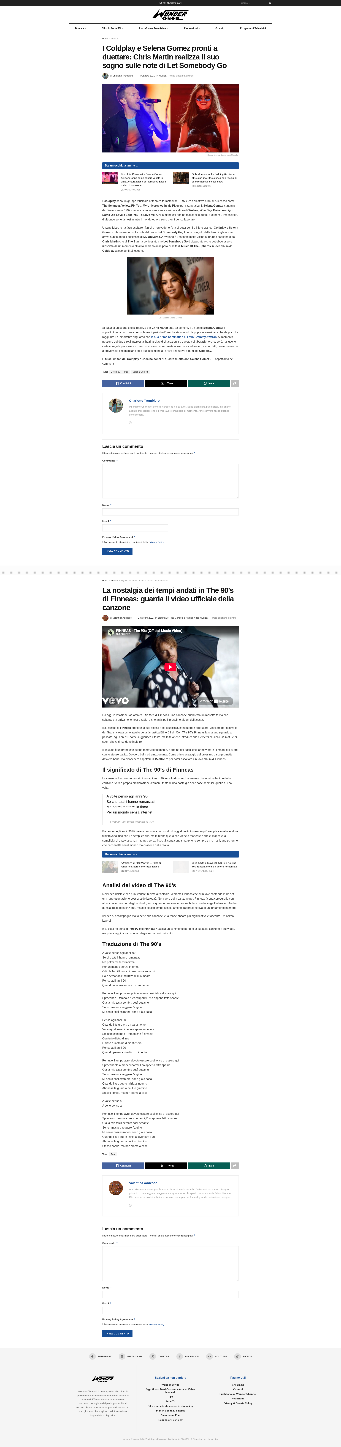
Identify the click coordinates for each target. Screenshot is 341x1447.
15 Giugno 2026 (202, 186)
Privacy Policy (156, 542)
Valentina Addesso (122, 617)
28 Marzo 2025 (131, 871)
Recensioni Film (170, 1415)
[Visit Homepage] (170, 14)
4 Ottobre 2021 (147, 75)
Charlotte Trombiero (123, 75)
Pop (126, 372)
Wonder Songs (170, 1384)
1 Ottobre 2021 (145, 617)
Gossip (219, 28)
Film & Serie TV (111, 28)
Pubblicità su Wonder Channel (238, 1394)
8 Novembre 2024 (204, 871)
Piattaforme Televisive (152, 28)
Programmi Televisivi (253, 28)
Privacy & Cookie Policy (238, 1403)
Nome (107, 505)
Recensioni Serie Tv (170, 1419)
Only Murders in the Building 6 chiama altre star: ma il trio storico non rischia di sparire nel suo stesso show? (214, 178)
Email (106, 521)
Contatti (238, 1389)
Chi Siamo (238, 1384)
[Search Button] (269, 3)
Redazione (238, 1398)
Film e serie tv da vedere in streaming (170, 1406)
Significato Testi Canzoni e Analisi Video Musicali (144, 580)
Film (170, 1396)
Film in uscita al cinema (170, 1410)
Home (105, 38)
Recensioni (191, 28)
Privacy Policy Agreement (119, 537)
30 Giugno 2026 (131, 190)
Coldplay (115, 372)
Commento (110, 460)
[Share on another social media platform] (235, 383)
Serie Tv (170, 1401)
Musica (79, 28)
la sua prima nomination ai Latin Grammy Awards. (183, 336)
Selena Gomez (140, 372)
